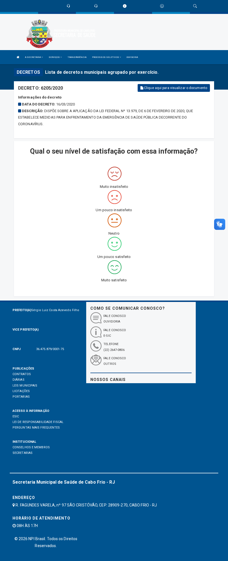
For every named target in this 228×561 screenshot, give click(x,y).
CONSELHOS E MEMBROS (31, 447)
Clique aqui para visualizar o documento (175, 88)
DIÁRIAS (18, 380)
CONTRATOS (22, 374)
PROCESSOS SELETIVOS (106, 57)
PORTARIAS (21, 396)
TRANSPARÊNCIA (77, 57)
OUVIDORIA (132, 57)
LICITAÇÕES (21, 391)
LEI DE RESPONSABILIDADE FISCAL (38, 422)
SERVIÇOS (55, 57)
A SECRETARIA (33, 57)
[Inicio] (18, 57)
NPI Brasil (36, 539)
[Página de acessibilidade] (162, 6)
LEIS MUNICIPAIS (25, 385)
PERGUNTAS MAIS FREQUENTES (36, 427)
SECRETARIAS (23, 453)
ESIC (16, 416)
